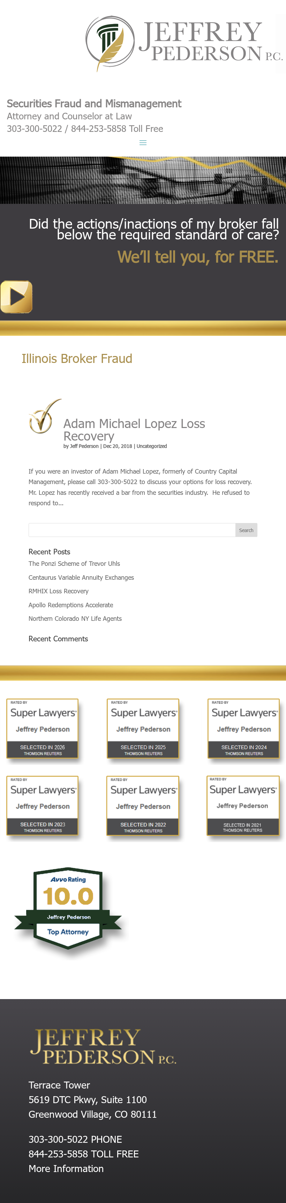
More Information (66, 1168)
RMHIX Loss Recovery (59, 591)
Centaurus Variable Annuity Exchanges (81, 577)
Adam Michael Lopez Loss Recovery (134, 429)
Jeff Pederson (84, 446)
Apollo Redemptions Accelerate (71, 605)
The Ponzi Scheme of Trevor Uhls (74, 563)
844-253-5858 (58, 1153)
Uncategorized (152, 446)
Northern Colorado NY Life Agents (75, 618)
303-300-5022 (58, 1138)
